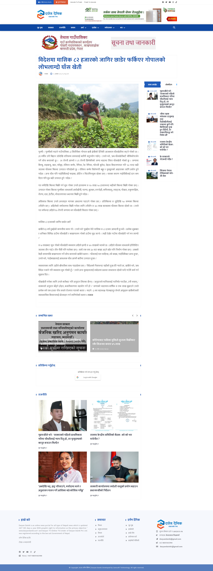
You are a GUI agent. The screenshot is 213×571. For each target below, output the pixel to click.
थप (121, 28)
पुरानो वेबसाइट (62, 2)
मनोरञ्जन (108, 28)
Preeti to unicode (90, 2)
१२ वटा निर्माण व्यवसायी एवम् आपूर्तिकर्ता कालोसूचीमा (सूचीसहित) (61, 342)
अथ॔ (82, 28)
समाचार (51, 28)
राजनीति (62, 28)
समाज (73, 28)
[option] (63, 336)
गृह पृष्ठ (40, 28)
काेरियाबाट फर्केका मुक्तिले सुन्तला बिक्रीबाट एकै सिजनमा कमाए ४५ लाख (113, 342)
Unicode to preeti (76, 2)
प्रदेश (94, 28)
